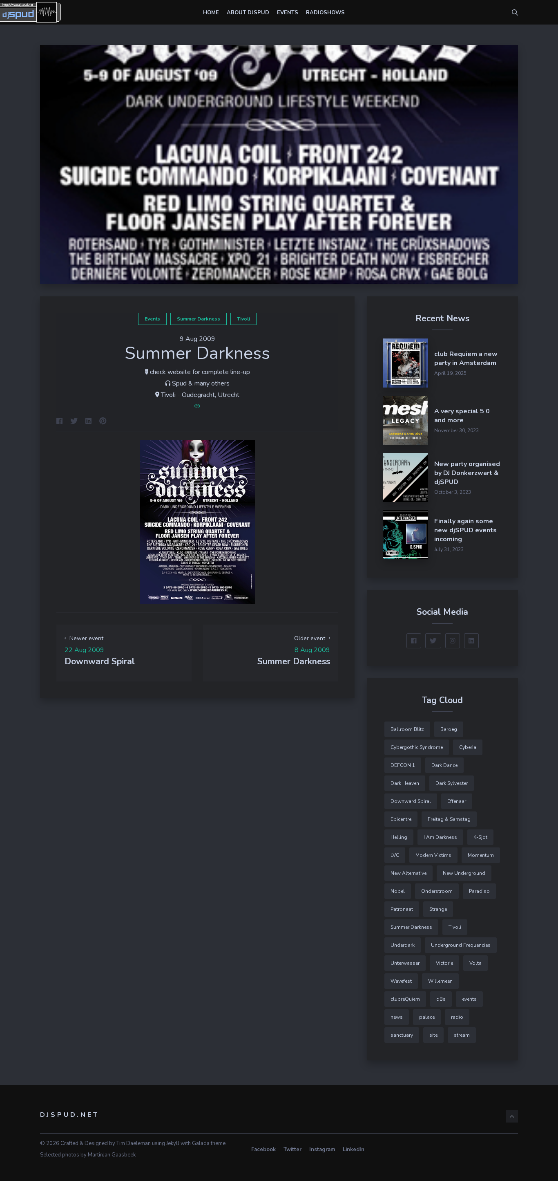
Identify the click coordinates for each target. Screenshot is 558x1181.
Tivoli (243, 319)
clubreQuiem (405, 999)
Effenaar (456, 801)
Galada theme (208, 1143)
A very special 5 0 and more (462, 416)
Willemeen (440, 981)
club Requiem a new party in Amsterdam (466, 359)
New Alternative (408, 873)
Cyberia (467, 747)
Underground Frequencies (461, 945)
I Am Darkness (440, 837)
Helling (399, 837)
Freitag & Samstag (449, 819)
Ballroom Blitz (407, 729)
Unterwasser (405, 963)
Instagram (322, 1149)
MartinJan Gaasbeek (112, 1155)
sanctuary (402, 1035)
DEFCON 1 (403, 765)
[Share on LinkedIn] (88, 421)
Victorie (444, 963)
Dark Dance (444, 765)
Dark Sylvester (451, 783)
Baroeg (448, 729)
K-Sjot (480, 837)
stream (462, 1035)
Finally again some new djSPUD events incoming (465, 530)
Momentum (481, 855)
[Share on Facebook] (59, 421)
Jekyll (172, 1143)
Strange (438, 909)
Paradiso (479, 891)
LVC (395, 855)
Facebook (263, 1149)
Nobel (398, 891)
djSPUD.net (69, 1114)
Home (211, 12)
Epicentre (401, 819)
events (152, 319)
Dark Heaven (405, 783)
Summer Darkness (198, 319)
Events (287, 12)
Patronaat (402, 909)
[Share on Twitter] (74, 421)
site (433, 1035)
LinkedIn (353, 1149)
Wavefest (401, 981)
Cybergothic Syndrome (417, 747)
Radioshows (325, 12)
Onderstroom (437, 891)
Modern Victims (433, 855)
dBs (441, 999)
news (397, 1017)
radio (457, 1017)
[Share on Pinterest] (103, 421)
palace (427, 1017)
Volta (475, 963)
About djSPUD (248, 12)
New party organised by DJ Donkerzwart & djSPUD (467, 472)
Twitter (292, 1149)
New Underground (464, 873)
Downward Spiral (411, 801)
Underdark (403, 945)
